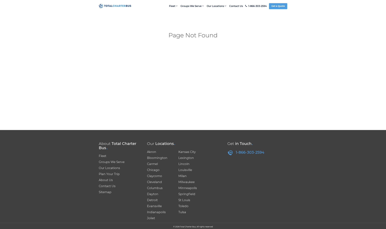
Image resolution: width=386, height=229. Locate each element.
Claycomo (154, 176)
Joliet (151, 218)
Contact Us (236, 6)
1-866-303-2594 (257, 6)
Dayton (152, 194)
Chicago (153, 170)
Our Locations (216, 6)
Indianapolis (156, 212)
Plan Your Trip (109, 174)
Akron (151, 152)
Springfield (186, 194)
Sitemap (105, 192)
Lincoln (184, 164)
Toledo (183, 206)
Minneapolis (187, 188)
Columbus (155, 188)
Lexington (186, 158)
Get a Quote (278, 6)
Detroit (152, 200)
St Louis (184, 200)
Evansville (154, 206)
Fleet (172, 6)
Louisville (185, 170)
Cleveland (154, 182)
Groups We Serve (191, 6)
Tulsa (182, 212)
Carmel (152, 164)
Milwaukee (186, 182)
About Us (106, 180)
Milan (182, 176)
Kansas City (187, 152)
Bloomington (157, 158)
